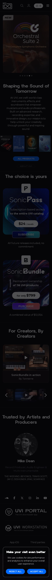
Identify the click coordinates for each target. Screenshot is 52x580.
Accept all (36, 571)
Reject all (15, 571)
